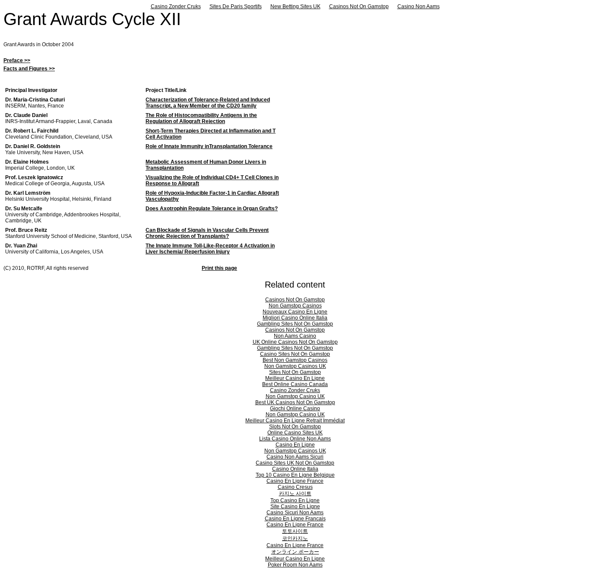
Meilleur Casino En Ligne (295, 378)
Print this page (219, 268)
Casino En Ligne (295, 445)
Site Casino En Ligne (295, 506)
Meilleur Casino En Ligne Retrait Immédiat (295, 421)
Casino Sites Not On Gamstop (295, 354)
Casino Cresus (295, 487)
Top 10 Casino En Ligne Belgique (295, 475)
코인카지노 (295, 538)
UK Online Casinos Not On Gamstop (295, 342)
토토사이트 (295, 531)
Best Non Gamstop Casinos (295, 360)
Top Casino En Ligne (295, 500)
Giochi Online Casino (295, 408)
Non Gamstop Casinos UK (295, 366)
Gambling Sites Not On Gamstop (295, 324)
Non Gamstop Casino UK (295, 396)
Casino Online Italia (295, 469)
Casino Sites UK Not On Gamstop (295, 463)
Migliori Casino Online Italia (295, 318)
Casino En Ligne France (295, 481)
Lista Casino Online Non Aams (295, 439)
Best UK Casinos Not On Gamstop (295, 402)
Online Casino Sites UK (295, 433)
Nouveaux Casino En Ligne (295, 312)
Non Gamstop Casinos (295, 306)
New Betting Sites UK (295, 6)
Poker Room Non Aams (295, 565)
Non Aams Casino (295, 336)
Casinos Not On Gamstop (359, 6)
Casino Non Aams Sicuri (295, 457)
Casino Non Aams (418, 6)
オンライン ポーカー (295, 552)
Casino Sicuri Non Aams (295, 513)
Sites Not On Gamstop (295, 372)
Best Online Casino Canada (295, 384)
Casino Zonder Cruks (176, 6)
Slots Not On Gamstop (295, 427)
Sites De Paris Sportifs (235, 6)
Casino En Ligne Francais (295, 519)
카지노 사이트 (295, 494)
